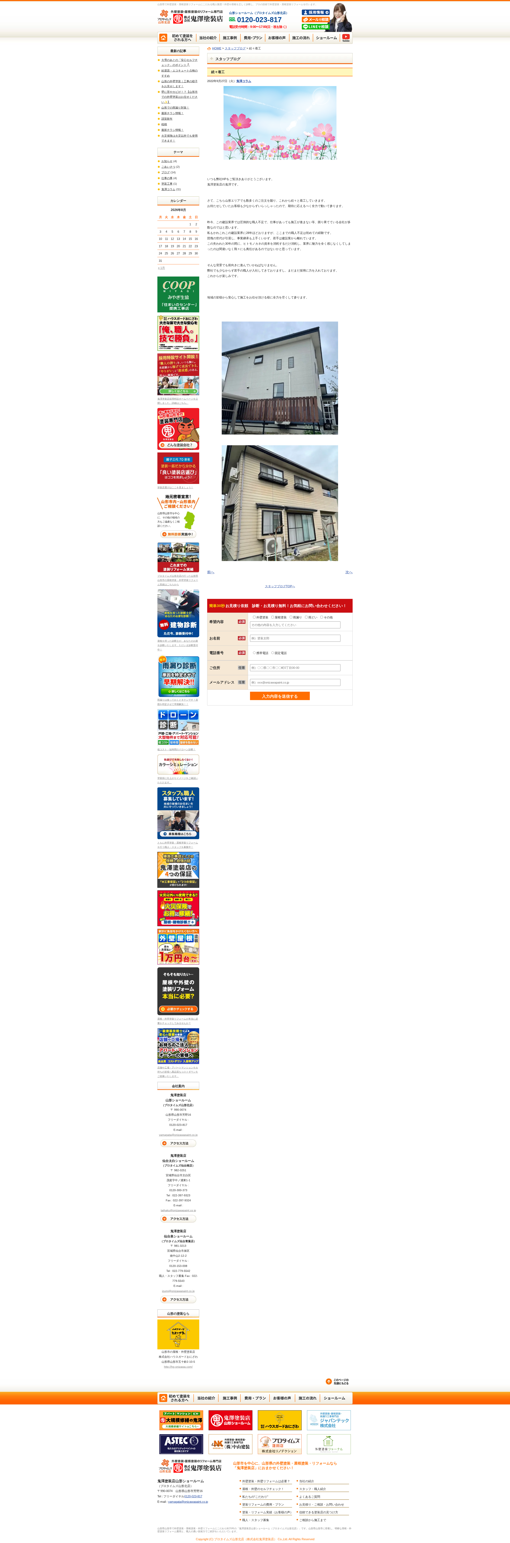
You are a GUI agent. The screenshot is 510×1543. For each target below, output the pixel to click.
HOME (216, 48)
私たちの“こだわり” (255, 1496)
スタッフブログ (235, 48)
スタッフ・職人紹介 (312, 1489)
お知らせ (167, 161)
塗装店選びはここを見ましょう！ (175, 487)
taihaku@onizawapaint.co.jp (178, 1210)
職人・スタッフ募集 (255, 1520)
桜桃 (164, 124)
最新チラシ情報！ (172, 113)
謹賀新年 (167, 118)
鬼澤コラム (243, 81)
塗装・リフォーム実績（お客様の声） (267, 1512)
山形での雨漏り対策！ (175, 107)
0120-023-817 (193, 1496)
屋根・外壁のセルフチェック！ (263, 1489)
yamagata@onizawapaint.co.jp (178, 1134)
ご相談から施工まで (312, 1520)
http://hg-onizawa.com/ (178, 1366)
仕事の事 (167, 178)
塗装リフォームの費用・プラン (263, 1504)
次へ (349, 572)
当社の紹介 (306, 1481)
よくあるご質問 (309, 1496)
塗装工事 (167, 183)
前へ (210, 572)
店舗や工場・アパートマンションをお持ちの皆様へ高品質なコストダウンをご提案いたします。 (177, 1072)
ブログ (165, 172)
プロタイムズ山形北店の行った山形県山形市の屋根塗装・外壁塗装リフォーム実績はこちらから (177, 580)
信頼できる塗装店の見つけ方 (318, 1512)
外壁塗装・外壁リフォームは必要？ (266, 1481)
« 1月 (161, 268)
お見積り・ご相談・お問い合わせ (321, 1504)
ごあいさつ (168, 166)
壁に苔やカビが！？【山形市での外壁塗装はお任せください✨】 (179, 96)
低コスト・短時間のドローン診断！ (176, 749)
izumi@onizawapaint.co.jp (178, 1291)
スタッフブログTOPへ (280, 586)
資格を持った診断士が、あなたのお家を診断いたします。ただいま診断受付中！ (177, 645)
